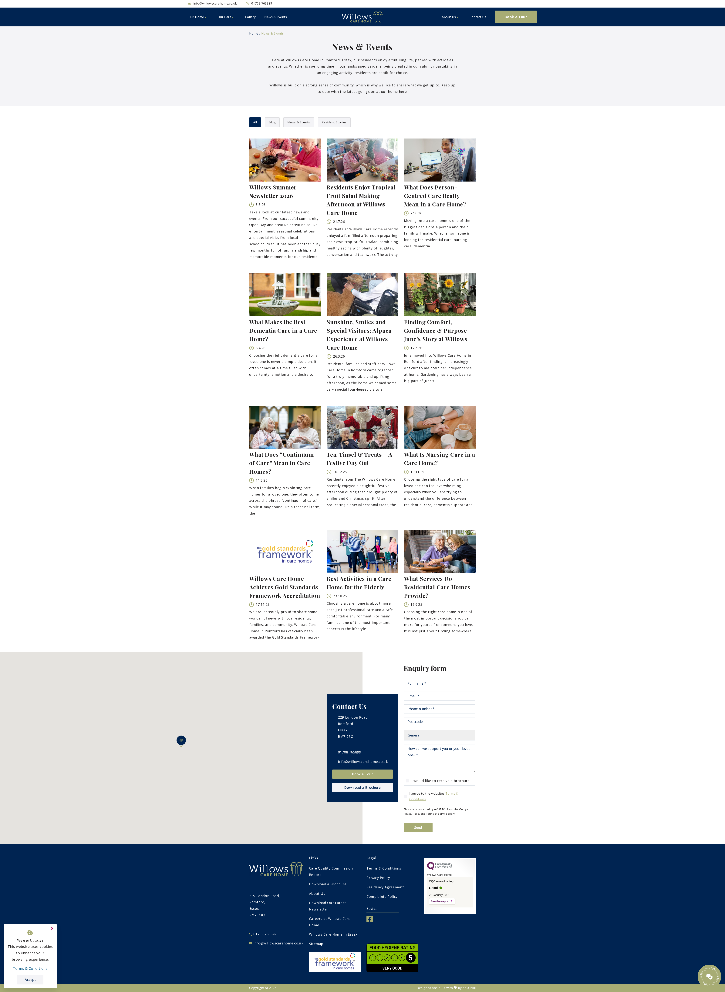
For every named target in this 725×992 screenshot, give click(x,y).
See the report (440, 901)
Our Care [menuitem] (224, 17)
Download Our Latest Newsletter (327, 905)
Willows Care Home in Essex (333, 934)
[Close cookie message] (52, 928)
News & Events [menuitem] (275, 17)
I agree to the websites (433, 796)
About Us (317, 893)
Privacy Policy (412, 813)
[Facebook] (369, 921)
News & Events (272, 33)
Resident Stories (334, 122)
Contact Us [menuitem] (478, 17)
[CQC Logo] (439, 868)
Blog (272, 122)
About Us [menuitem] (449, 17)
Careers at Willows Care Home (329, 921)
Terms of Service (436, 813)
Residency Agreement (385, 887)
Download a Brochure (362, 787)
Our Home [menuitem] (196, 17)
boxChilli (469, 988)
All (255, 122)
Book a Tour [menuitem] (515, 17)
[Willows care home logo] (362, 17)
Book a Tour (362, 774)
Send (418, 827)
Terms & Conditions (383, 868)
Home (253, 33)
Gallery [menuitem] (250, 17)
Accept (30, 979)
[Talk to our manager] (709, 976)
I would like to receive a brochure (440, 780)
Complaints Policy (382, 896)
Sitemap (316, 943)
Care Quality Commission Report (331, 871)
